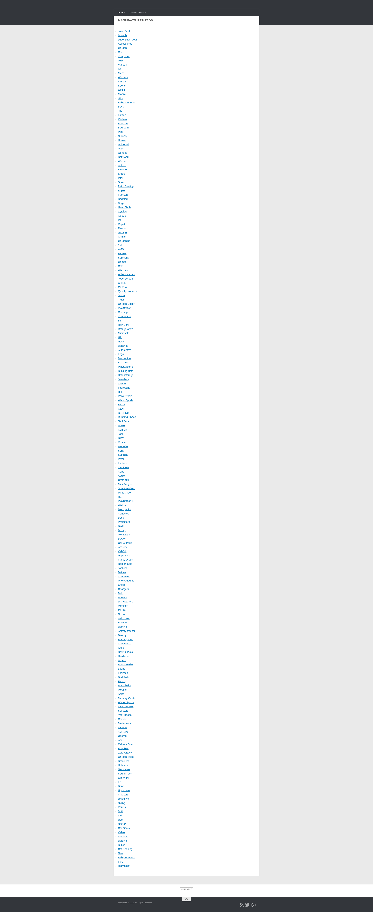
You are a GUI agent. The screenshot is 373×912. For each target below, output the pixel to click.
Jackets (122, 568)
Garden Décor (126, 303)
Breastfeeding (126, 664)
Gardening (124, 240)
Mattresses (124, 723)
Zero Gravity (125, 752)
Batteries (123, 446)
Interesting (124, 387)
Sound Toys (125, 773)
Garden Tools (126, 756)
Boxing (122, 530)
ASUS (121, 404)
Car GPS (123, 731)
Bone (121, 786)
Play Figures (125, 639)
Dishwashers (125, 601)
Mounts (122, 689)
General (122, 287)
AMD (121, 249)
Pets (120, 131)
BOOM (122, 538)
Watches (123, 270)
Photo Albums (126, 580)
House (122, 140)
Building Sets (125, 371)
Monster (122, 605)
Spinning (123, 454)
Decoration (124, 358)
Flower (122, 228)
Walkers (122, 505)
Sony (121, 450)
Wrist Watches (126, 274)
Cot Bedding (125, 849)
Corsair (122, 719)
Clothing (123, 312)
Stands (122, 824)
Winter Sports (126, 702)
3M (120, 245)
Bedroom (123, 127)
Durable (122, 35)
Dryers (122, 660)
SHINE (122, 282)
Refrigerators (125, 329)
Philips (122, 807)
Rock (121, 341)
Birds (121, 526)
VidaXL (122, 551)
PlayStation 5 (125, 366)
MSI (120, 811)
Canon (122, 383)
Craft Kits (123, 480)
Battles (122, 572)
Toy (120, 110)
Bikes (121, 438)
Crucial (122, 442)
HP (120, 337)
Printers (122, 597)
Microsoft (123, 333)
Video (121, 832)
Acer (120, 740)
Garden (122, 47)
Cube (121, 471)
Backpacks (124, 509)
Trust (121, 299)
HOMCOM (124, 866)
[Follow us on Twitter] (247, 905)
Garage (122, 232)
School (122, 165)
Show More (186, 889)
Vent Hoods (125, 714)
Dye (120, 819)
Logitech (123, 673)
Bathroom (123, 157)
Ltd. (120, 815)
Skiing (121, 803)
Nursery (122, 136)
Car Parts (123, 467)
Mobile (122, 94)
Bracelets (123, 761)
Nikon (121, 614)
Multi (121, 60)
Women (122, 161)
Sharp (121, 173)
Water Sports (125, 400)
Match (121, 148)
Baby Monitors (126, 857)
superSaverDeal (127, 39)
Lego (121, 354)
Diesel (121, 425)
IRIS (120, 861)
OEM (121, 408)
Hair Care (123, 324)
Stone (121, 295)
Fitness (122, 253)
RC (120, 496)
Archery (122, 547)
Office (121, 89)
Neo (120, 853)
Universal (123, 144)
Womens (123, 77)
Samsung (123, 257)
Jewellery (123, 379)
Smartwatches (126, 488)
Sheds (121, 584)
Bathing (122, 626)
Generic (122, 152)
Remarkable (125, 563)
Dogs (121, 203)
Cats (120, 266)
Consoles (123, 513)
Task (120, 433)
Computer (124, 56)
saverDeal (124, 31)
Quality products (127, 291)
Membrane (124, 534)
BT (119, 320)
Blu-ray (122, 635)
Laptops (122, 463)
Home (120, 12)
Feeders (123, 836)
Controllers (124, 316)
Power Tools (125, 396)
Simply (122, 81)
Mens (121, 73)
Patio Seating (126, 186)
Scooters (123, 710)
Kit (119, 68)
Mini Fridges (125, 484)
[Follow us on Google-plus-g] (253, 905)
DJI (120, 392)
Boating (122, 840)
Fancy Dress (125, 559)
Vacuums (123, 622)
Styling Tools (125, 652)
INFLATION (125, 492)
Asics (121, 693)
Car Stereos (125, 542)
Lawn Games (125, 706)
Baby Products (126, 102)
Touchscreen (125, 278)
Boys (121, 106)
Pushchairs (124, 685)
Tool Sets (123, 421)
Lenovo (122, 727)
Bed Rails (123, 677)
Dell (120, 593)
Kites (121, 647)
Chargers (123, 589)
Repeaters (124, 555)
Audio (121, 475)
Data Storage (125, 375)
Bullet (121, 845)
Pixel (121, 459)
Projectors (124, 521)
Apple (121, 190)
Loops (121, 668)
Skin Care (124, 618)
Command (124, 576)
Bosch (121, 517)
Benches (123, 345)
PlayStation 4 (125, 500)
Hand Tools (124, 207)
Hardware (123, 656)
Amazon (123, 123)
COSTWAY (124, 643)
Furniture (123, 194)
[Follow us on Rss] (242, 905)
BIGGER (123, 362)
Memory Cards (126, 698)
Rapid (121, 224)
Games (122, 261)
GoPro (122, 610)
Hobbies (123, 765)
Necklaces (124, 769)
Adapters (123, 748)
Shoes (121, 182)
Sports (122, 85)
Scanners (123, 777)
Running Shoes (127, 417)
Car (120, 52)
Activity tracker (126, 631)
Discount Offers (137, 12)
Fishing (122, 681)
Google (122, 215)
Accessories (125, 43)
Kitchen (122, 119)
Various (122, 64)
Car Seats (124, 828)
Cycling (122, 211)
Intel (120, 178)
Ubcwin (122, 735)
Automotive (124, 350)
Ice (120, 219)
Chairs (122, 236)
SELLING (123, 412)
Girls (120, 98)
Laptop (122, 115)
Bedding (123, 199)
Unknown (123, 798)
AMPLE (122, 169)
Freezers (123, 794)
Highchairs (124, 790)
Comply (122, 429)
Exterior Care (125, 744)
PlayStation (124, 308)
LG (120, 782)
